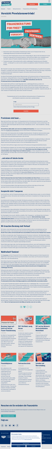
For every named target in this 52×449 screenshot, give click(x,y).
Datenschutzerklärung (28, 439)
